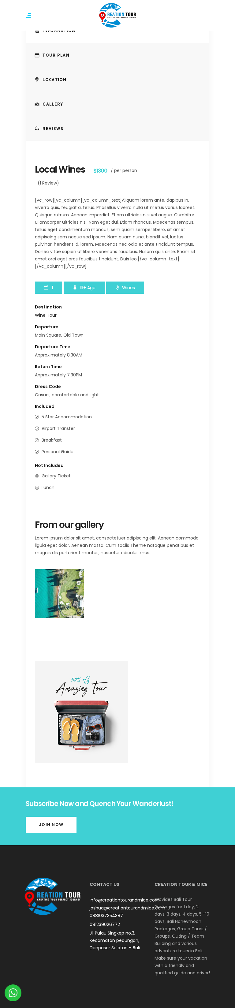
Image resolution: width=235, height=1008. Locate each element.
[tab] (117, 30)
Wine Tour (46, 315)
